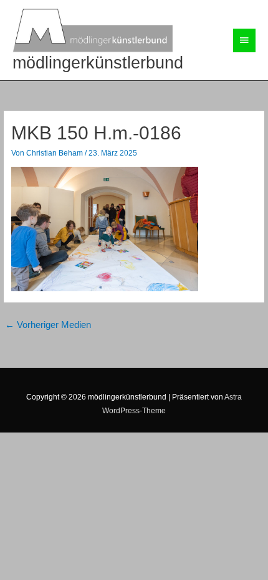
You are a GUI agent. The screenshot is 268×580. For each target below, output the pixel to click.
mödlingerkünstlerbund (97, 63)
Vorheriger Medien (48, 324)
